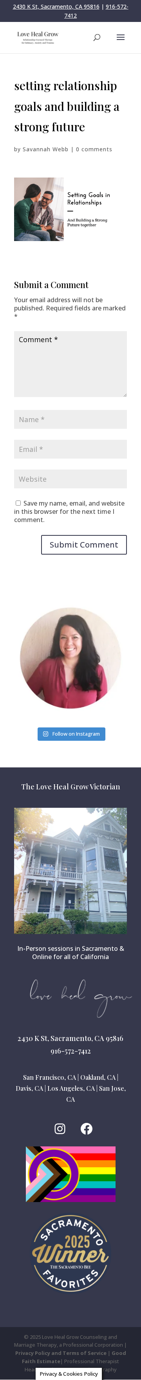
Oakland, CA (98, 1077)
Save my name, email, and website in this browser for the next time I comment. (69, 511)
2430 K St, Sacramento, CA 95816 (56, 6)
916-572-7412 (71, 1050)
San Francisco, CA (49, 1077)
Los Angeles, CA (71, 1088)
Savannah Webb (46, 149)
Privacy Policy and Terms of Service (61, 1352)
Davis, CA (29, 1088)
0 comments (94, 149)
